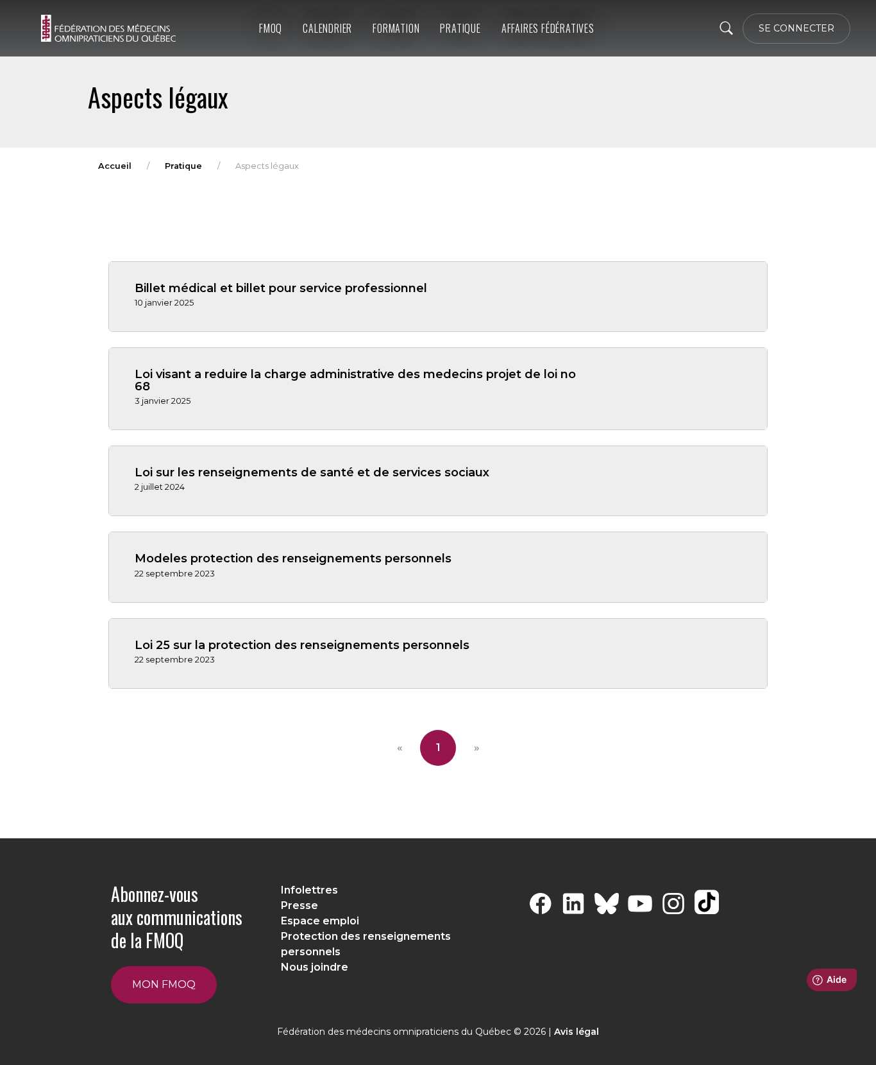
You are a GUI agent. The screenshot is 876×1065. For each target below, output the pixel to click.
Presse (299, 905)
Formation (396, 28)
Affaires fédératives (547, 28)
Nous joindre (314, 967)
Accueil (114, 166)
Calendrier (327, 28)
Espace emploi (320, 921)
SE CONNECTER (796, 28)
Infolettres (309, 890)
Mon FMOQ (164, 984)
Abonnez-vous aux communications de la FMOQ (176, 917)
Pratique (460, 28)
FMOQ (270, 28)
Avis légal (576, 1031)
